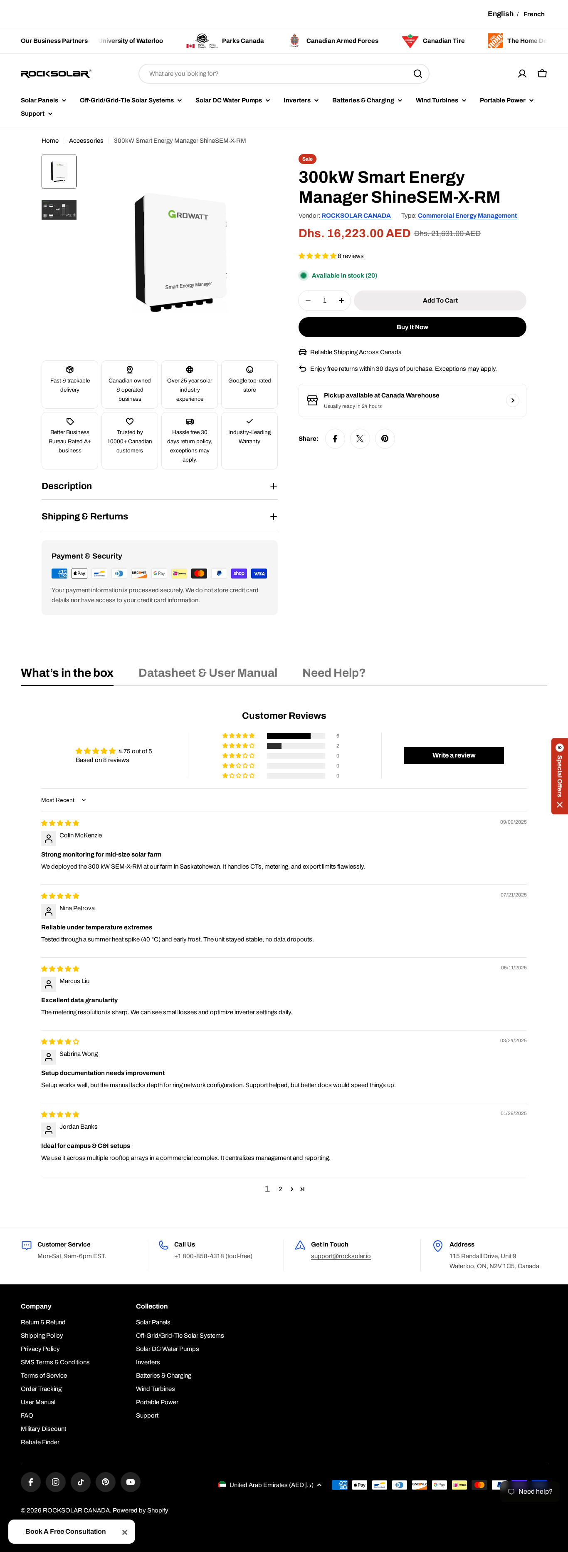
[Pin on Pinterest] (385, 439)
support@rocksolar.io (341, 1256)
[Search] (418, 74)
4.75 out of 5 (135, 751)
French (534, 14)
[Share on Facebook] (335, 439)
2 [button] (280, 1189)
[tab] (67, 675)
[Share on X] (360, 439)
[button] (318, 256)
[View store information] (512, 400)
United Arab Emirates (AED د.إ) (272, 1485)
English (501, 14)
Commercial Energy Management (467, 215)
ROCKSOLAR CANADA (356, 215)
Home (50, 140)
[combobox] (284, 74)
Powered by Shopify (140, 1510)
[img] (60, 823)
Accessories (86, 140)
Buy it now (412, 327)
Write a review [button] (454, 755)
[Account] (522, 74)
